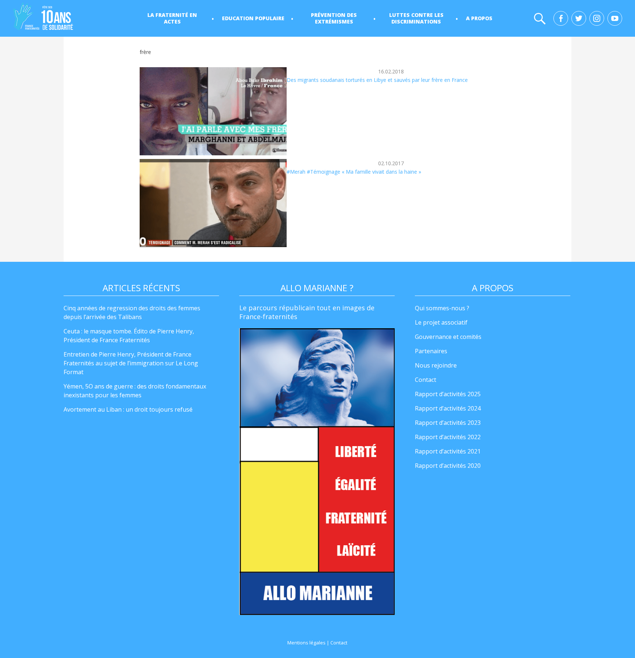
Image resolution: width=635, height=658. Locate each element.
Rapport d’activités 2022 (448, 437)
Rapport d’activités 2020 (448, 466)
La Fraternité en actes (172, 18)
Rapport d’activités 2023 (448, 423)
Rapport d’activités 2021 (448, 451)
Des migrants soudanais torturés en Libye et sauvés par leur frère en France (377, 79)
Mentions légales (306, 642)
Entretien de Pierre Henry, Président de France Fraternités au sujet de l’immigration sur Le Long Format (131, 363)
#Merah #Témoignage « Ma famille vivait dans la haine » (354, 171)
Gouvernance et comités (448, 337)
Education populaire (253, 18)
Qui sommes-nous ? (442, 308)
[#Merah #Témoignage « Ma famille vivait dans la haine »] (213, 203)
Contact (425, 380)
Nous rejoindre (436, 365)
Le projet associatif (441, 322)
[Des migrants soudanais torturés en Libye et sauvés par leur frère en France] (213, 111)
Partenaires (431, 351)
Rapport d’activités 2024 (448, 408)
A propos (479, 18)
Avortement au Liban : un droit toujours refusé (128, 409)
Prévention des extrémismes (334, 18)
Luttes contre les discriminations (416, 18)
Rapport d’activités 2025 (448, 394)
